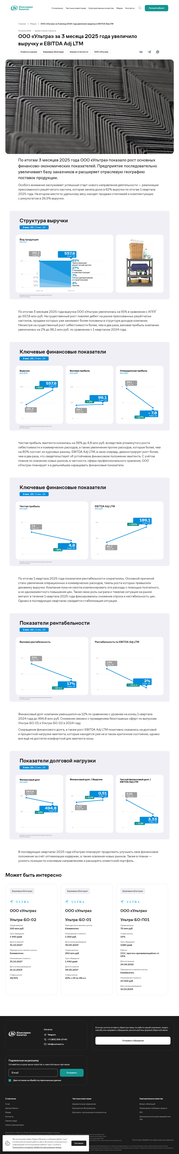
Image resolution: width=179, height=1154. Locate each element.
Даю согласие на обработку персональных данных (37, 1080)
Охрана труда (11, 1120)
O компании (10, 1098)
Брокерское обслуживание (83, 1108)
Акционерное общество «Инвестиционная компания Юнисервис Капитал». (32, 1132)
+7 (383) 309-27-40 (57, 1039)
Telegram (52, 1034)
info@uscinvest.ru (56, 1044)
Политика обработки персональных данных (153, 1140)
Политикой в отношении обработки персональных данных (37, 1147)
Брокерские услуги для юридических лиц (155, 1117)
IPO (141, 1112)
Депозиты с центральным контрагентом (89, 1112)
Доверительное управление (84, 1104)
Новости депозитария (14, 1125)
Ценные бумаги (11, 1108)
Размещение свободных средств (153, 1108)
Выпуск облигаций (147, 1104)
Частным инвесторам (81, 1098)
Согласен (79, 1143)
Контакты (9, 1116)
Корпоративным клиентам (151, 1098)
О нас (7, 1104)
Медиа (8, 1112)
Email (15, 1072)
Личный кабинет (156, 8)
